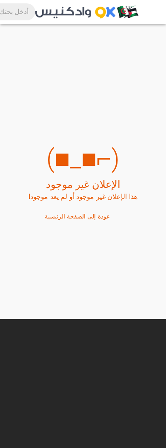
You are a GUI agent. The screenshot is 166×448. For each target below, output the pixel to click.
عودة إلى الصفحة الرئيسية (77, 216)
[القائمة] (149, 12)
